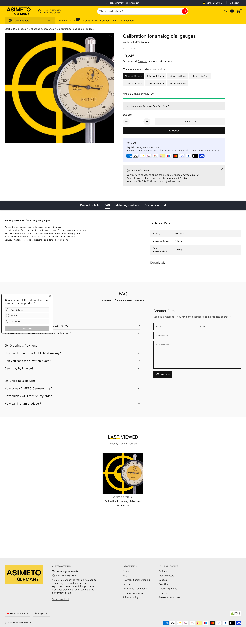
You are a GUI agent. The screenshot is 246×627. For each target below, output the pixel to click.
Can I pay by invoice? (19, 368)
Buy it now (174, 130)
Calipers (163, 571)
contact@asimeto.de (67, 571)
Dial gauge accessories (41, 28)
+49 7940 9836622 (66, 575)
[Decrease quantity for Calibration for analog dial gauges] (126, 121)
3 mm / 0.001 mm (155, 83)
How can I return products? (23, 403)
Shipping (142, 61)
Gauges (163, 579)
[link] (48, 11)
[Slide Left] (79, 3)
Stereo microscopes (169, 597)
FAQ (107, 205)
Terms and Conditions (135, 588)
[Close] (222, 168)
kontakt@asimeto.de (168, 181)
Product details (89, 205)
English (235, 3)
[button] (238, 11)
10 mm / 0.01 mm (133, 76)
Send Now (165, 374)
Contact (127, 571)
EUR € (214, 3)
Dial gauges (19, 28)
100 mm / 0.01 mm (200, 76)
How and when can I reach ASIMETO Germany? (36, 325)
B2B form (214, 150)
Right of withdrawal (133, 593)
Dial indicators (166, 575)
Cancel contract (60, 599)
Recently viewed (155, 205)
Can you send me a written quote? (28, 361)
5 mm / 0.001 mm (177, 83)
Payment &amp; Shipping (136, 579)
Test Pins (163, 584)
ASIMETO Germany (140, 42)
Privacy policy (130, 597)
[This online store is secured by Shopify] (235, 613)
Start (7, 28)
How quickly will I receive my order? (29, 396)
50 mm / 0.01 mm (177, 76)
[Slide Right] (166, 3)
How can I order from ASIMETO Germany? (33, 353)
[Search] (185, 11)
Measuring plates (168, 588)
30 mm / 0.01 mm (155, 76)
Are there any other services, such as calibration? (38, 333)
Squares (163, 593)
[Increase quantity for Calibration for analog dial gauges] (147, 121)
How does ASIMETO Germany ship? (28, 388)
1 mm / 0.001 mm (133, 83)
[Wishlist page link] (225, 11)
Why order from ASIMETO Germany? (29, 318)
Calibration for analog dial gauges (75, 28)
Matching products (127, 205)
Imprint (127, 584)
